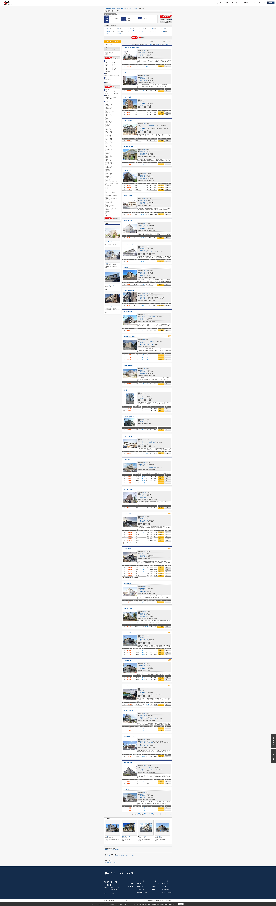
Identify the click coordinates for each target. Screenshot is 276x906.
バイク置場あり (109, 155)
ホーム (212, 3)
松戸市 (106, 849)
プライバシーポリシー (109, 900)
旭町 (145, 173)
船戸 (145, 439)
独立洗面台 (109, 176)
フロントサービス (110, 204)
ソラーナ (126, 686)
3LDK (115, 68)
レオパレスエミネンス (129, 290)
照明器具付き (109, 152)
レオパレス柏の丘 (128, 120)
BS (107, 188)
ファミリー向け (109, 138)
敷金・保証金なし (109, 52)
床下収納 (108, 180)
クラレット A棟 (128, 762)
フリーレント (109, 125)
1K (114, 62)
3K (114, 67)
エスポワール (127, 459)
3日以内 (107, 93)
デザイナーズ (109, 110)
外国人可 (108, 129)
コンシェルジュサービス (111, 208)
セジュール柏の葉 (128, 311)
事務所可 (108, 114)
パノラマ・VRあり (109, 98)
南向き (108, 213)
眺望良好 (108, 122)
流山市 (113, 849)
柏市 (144, 50)
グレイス (126, 267)
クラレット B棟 (109, 836)
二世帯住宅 (109, 124)
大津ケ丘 (146, 270)
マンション (113, 44)
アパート (107, 44)
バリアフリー (109, 117)
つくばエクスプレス (144, 125)
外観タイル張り (109, 159)
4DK (114, 69)
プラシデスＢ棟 (127, 583)
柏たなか (151, 441)
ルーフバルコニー (110, 148)
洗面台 (108, 172)
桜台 (145, 792)
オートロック (109, 194)
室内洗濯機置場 (109, 139)
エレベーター (109, 150)
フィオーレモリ (108, 263)
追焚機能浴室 (109, 167)
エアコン (108, 177)
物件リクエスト (236, 3)
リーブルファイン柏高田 (129, 336)
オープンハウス (109, 128)
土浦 (154, 31)
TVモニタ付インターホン (111, 195)
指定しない (108, 91)
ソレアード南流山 (108, 306)
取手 (154, 28)
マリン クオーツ (128, 436)
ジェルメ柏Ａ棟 (127, 513)
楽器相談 (108, 105)
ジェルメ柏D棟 (127, 633)
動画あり (115, 97)
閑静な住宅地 (109, 108)
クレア (125, 72)
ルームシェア (140, 889)
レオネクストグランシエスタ (130, 416)
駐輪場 (108, 153)
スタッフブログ (154, 884)
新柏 (146, 80)
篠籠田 (146, 516)
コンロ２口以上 (109, 160)
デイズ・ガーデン (142, 836)
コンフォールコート (128, 710)
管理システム (166, 884)
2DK (114, 65)
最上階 (108, 212)
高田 (145, 339)
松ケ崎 (146, 246)
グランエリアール (108, 241)
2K (106, 65)
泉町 (145, 100)
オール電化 (109, 149)
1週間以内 (116, 93)
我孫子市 (117, 849)
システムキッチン (110, 163)
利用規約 (125, 900)
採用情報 (246, 3)
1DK (107, 64)
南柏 (146, 78)
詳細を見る (161, 66)
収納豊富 (108, 185)
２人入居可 (109, 115)
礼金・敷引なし (109, 53)
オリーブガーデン (128, 608)
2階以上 (108, 211)
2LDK (107, 67)
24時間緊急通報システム (111, 198)
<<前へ (157, 44)
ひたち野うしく (133, 31)
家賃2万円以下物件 (142, 892)
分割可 (108, 118)
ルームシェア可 (109, 132)
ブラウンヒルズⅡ (128, 195)
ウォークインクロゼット (111, 181)
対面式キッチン (109, 164)
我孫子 (132, 28)
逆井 (146, 54)
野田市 (110, 849)
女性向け (108, 136)
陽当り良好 (109, 107)
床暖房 (108, 179)
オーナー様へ (166, 881)
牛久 (120, 31)
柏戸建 (125, 390)
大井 (145, 50)
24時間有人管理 (109, 202)
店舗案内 (226, 3)
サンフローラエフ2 (128, 146)
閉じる (180, 904)
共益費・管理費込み (110, 54)
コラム (253, 3)
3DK (107, 68)
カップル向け (109, 135)
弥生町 (146, 419)
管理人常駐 (109, 121)
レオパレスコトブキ (126, 836)
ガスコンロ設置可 (110, 131)
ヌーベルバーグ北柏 (128, 489)
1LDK (115, 64)
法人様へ (164, 886)
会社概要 (219, 3)
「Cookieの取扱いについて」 (162, 904)
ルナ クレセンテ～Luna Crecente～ (132, 47)
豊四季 (146, 198)
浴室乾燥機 (109, 169)
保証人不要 (109, 112)
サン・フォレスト (128, 220)
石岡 (120, 34)
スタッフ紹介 (154, 881)
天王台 (143, 28)
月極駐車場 (140, 886)
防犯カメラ (109, 201)
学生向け (108, 134)
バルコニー (109, 146)
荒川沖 (143, 31)
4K (106, 69)
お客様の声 (153, 886)
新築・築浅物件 (141, 884)
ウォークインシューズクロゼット (112, 184)
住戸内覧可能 (109, 206)
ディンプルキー (109, 199)
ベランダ (108, 145)
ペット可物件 (140, 881)
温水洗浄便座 (109, 170)
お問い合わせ (261, 3)
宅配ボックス (109, 197)
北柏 (146, 128)
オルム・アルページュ (109, 285)
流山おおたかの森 (149, 344)
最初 (170, 44)
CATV (107, 190)
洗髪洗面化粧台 (109, 173)
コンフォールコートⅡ (129, 244)
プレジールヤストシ (128, 365)
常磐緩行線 (142, 78)
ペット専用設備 (109, 104)
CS (107, 187)
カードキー (109, 127)
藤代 (164, 28)
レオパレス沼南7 (128, 97)
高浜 (109, 34)
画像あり (107, 97)
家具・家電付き (109, 156)
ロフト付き (109, 142)
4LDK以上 (108, 71)
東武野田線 (142, 52)
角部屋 (108, 215)
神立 (165, 31)
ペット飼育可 (109, 103)
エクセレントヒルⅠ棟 (129, 736)
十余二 (146, 314)
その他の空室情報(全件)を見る (131, 542)
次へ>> (167, 44)
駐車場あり (109, 209)
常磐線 (141, 55)
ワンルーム (108, 62)
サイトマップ (118, 900)
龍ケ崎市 (110, 31)
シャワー (108, 174)
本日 (114, 91)
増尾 (146, 52)
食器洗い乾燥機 (109, 162)
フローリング (109, 141)
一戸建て (107, 46)
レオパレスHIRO (128, 170)
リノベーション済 (110, 111)
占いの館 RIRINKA (167, 892)
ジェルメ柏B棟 (127, 548)
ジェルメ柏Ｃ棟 (127, 660)
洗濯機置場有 (109, 157)
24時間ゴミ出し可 (110, 205)
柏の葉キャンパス (152, 125)
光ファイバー (109, 191)
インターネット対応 (110, 192)
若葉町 (146, 75)
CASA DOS (127, 789)
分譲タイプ (109, 119)
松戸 (109, 28)
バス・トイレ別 (109, 166)
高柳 (146, 298)
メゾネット (109, 143)
